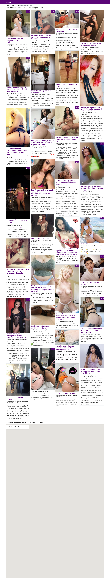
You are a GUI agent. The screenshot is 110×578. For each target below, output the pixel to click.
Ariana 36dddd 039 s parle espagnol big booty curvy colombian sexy (91, 371)
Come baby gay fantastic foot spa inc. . (92, 283)
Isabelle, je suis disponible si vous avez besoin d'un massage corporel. (66, 348)
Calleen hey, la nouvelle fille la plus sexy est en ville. (92, 44)
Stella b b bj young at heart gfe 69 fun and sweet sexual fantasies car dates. (91, 109)
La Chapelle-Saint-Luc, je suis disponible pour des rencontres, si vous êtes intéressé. (18, 272)
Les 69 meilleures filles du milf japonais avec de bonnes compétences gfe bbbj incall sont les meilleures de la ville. (67, 251)
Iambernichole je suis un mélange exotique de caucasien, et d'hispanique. (17, 335)
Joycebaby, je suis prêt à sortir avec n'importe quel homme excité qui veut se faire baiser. (65, 316)
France (13, 5)
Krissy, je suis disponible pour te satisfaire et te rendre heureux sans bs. (92, 330)
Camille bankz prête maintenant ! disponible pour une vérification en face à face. (17, 151)
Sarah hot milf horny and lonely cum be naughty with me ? (17, 40)
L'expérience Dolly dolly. (40, 238)
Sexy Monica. (86, 244)
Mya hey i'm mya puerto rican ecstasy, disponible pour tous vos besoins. (92, 188)
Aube (17, 5)
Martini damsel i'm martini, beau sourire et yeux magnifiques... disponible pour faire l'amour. (42, 288)
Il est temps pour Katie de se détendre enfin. (66, 30)
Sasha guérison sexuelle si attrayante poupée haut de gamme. (66, 182)
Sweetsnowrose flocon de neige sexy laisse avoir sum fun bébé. (41, 37)
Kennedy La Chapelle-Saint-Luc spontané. (41, 92)
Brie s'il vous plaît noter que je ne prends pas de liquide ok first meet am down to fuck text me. (42, 193)
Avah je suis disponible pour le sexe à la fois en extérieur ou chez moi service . (42, 142)
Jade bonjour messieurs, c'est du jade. (67, 85)
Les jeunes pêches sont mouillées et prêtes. (40, 327)
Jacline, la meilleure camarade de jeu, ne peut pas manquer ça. (67, 139)
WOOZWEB (9, 2)
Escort (7, 5)
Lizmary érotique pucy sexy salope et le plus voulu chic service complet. (17, 89)
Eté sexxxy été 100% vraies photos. (17, 221)
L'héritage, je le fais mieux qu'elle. (16, 398)
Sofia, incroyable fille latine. (66, 393)
